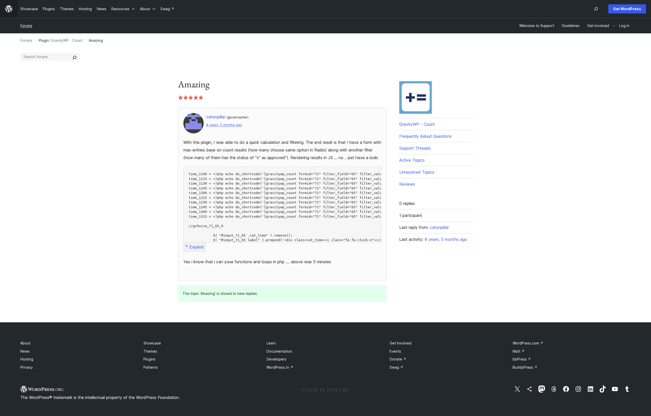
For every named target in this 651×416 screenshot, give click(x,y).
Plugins (149, 359)
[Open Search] (596, 9)
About (25, 343)
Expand (196, 246)
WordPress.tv (280, 367)
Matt (519, 351)
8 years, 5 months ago (224, 125)
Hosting (26, 359)
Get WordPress (627, 9)
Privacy (26, 367)
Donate (398, 359)
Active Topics (412, 160)
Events (395, 351)
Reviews (407, 184)
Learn (271, 343)
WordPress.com (528, 343)
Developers (276, 359)
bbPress (522, 359)
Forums (26, 25)
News (25, 351)
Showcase (152, 343)
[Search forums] (74, 57)
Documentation (279, 351)
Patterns (150, 367)
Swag (396, 367)
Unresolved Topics (416, 172)
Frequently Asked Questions (425, 136)
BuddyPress (525, 367)
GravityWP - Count (66, 40)
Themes (150, 351)
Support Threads (415, 148)
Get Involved (400, 343)
